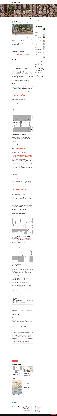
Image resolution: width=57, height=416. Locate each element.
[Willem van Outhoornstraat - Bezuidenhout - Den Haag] (16, 2)
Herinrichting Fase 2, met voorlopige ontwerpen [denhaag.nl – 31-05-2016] (40, 66)
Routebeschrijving (37, 408)
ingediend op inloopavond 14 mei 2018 (21, 103)
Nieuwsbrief (36, 24)
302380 (23, 40)
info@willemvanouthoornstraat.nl (38, 407)
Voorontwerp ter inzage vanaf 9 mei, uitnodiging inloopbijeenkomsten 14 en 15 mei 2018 (38, 49)
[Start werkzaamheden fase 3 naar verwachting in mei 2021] (44, 35)
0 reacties (27, 22)
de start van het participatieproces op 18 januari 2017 (18, 336)
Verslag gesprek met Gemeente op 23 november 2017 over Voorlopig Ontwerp (39, 57)
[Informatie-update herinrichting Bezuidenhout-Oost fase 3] (44, 41)
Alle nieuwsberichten (37, 59)
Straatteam (25, 406)
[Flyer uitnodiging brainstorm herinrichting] (28, 383)
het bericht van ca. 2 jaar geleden (19, 334)
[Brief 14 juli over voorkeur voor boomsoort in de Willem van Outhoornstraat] (44, 37)
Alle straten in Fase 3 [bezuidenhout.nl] (39, 64)
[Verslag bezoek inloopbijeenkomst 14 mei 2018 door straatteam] (44, 44)
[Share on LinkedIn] (15, 402)
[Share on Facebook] (14, 402)
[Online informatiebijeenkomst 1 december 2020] (44, 29)
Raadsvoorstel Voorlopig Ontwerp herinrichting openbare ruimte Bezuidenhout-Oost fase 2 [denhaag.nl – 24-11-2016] (39, 70)
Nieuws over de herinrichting (39, 26)
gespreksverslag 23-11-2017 (27, 83)
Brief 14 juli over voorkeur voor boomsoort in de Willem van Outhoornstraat (38, 37)
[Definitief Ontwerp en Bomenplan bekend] (44, 32)
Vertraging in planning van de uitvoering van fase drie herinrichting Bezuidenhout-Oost (17, 395)
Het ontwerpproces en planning (38, 21)
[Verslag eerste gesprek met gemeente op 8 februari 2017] (28, 369)
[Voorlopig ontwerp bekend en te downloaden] (44, 47)
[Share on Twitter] (12, 402)
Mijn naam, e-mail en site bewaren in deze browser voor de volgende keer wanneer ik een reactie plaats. (22, 358)
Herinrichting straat (23, 22)
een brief (19, 37)
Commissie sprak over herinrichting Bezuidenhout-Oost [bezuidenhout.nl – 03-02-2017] (39, 73)
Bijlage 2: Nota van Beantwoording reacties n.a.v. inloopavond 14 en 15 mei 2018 (21, 54)
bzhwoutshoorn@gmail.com (27, 410)
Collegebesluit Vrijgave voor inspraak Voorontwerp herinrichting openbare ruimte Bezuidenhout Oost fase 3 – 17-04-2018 (39, 76)
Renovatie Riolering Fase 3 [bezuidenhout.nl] (39, 63)
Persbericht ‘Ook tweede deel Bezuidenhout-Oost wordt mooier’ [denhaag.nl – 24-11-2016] (40, 68)
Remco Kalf (18, 22)
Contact (36, 406)
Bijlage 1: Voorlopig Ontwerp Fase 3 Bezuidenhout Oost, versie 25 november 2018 (22, 52)
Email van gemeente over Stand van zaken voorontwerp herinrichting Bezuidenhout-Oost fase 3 (38, 53)
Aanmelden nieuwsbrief (37, 411)
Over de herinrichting (37, 20)
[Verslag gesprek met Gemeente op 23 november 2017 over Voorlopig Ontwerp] (44, 57)
